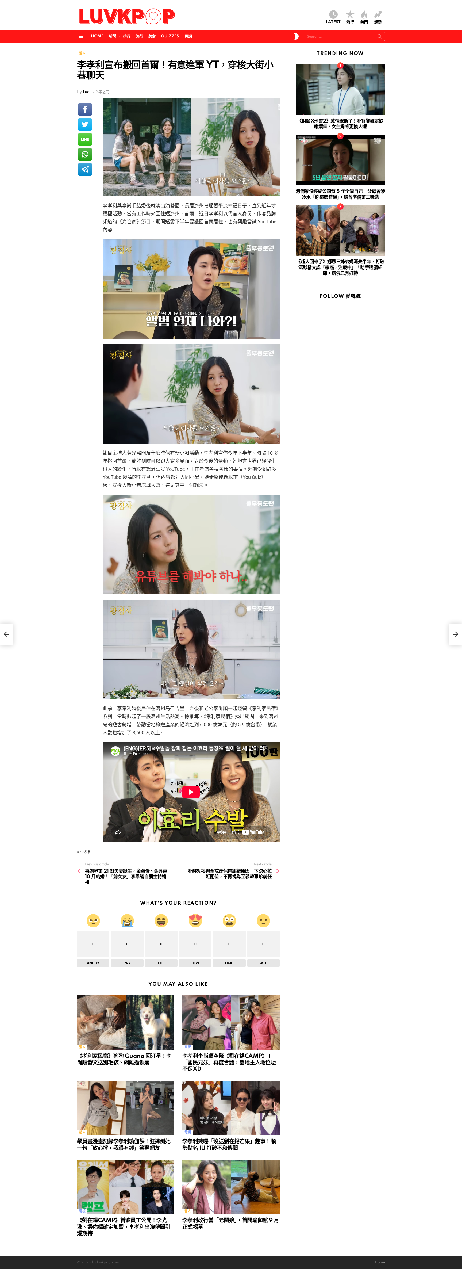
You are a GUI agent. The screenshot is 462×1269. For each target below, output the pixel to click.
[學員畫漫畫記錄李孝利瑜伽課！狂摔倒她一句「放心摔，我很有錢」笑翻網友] (125, 1108)
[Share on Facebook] (85, 109)
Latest (333, 22)
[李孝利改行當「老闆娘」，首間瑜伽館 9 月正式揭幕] (231, 1187)
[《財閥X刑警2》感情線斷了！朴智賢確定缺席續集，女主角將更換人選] (340, 89)
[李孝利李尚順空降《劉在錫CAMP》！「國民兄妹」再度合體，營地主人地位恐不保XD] (231, 1022)
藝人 (82, 1047)
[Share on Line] (85, 139)
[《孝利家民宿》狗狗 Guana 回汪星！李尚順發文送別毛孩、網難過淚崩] (125, 1022)
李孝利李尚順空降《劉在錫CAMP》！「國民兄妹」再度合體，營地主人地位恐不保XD (229, 1062)
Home (97, 36)
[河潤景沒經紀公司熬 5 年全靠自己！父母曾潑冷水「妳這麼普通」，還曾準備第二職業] (340, 160)
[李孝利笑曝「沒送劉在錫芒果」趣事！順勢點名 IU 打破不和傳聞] (231, 1108)
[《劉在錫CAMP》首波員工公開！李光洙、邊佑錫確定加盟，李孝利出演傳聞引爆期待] (125, 1187)
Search (379, 37)
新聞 (112, 36)
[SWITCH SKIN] (296, 36)
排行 (126, 36)
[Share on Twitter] (85, 124)
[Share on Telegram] (85, 169)
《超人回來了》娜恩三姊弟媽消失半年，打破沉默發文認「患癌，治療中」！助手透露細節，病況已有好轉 (340, 267)
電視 (187, 1047)
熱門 (364, 22)
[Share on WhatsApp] (85, 154)
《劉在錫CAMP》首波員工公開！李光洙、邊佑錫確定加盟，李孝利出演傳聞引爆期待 (123, 1227)
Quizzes (170, 36)
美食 (152, 36)
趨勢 (378, 22)
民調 (188, 36)
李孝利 (86, 852)
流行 (350, 22)
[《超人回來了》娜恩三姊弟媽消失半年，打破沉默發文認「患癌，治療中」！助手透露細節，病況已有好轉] (340, 230)
